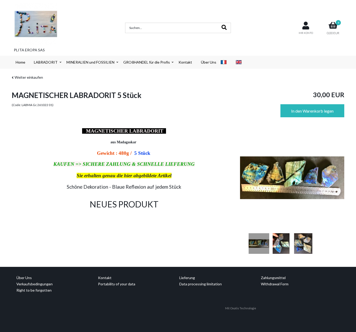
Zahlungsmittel (273, 277)
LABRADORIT (46, 62)
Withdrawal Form (275, 284)
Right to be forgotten (34, 290)
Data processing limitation (200, 284)
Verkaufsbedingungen (34, 284)
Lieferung (187, 277)
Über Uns (208, 62)
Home (20, 62)
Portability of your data (116, 284)
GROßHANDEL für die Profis (146, 62)
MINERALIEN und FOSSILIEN (90, 62)
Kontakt (185, 62)
